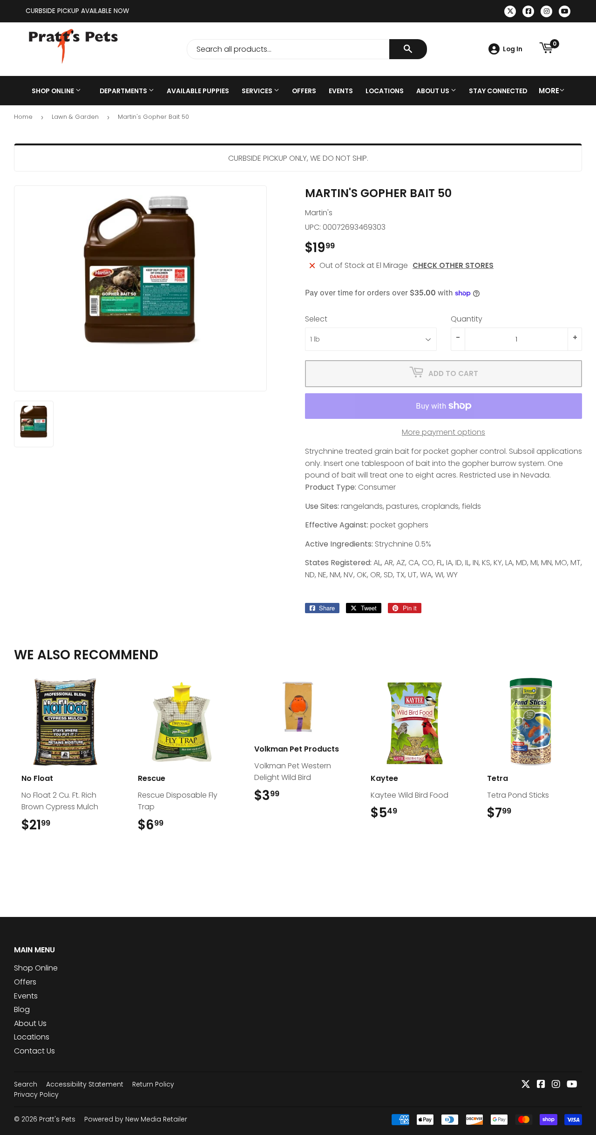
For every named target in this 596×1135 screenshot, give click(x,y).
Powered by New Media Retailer (135, 1119)
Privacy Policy (36, 1094)
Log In (512, 49)
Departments (124, 91)
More (549, 91)
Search (25, 1084)
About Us (433, 91)
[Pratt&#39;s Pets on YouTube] (572, 1085)
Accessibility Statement (84, 1084)
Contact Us (34, 1051)
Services (258, 91)
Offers (304, 91)
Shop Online (53, 91)
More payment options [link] (443, 432)
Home (23, 116)
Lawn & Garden (75, 116)
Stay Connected (498, 91)
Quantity (466, 319)
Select (316, 319)
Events (341, 91)
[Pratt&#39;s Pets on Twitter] (525, 1085)
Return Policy (153, 1084)
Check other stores (453, 265)
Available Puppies (198, 91)
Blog (22, 1009)
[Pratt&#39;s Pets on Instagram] (556, 1085)
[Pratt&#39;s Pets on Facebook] (541, 1085)
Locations (385, 91)
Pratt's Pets (57, 1119)
